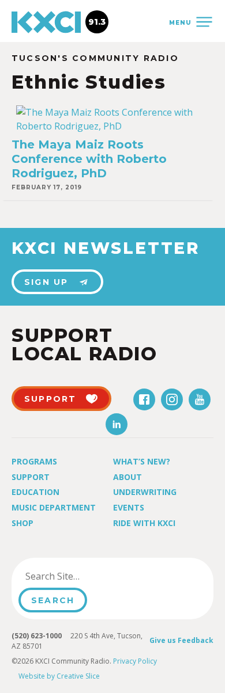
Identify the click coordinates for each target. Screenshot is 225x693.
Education (35, 491)
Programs (34, 461)
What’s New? (141, 461)
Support (31, 476)
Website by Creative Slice (59, 676)
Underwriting (145, 491)
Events (128, 507)
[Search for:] (77, 576)
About (127, 476)
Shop (22, 522)
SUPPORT (50, 399)
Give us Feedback (181, 640)
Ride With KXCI (144, 522)
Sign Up (46, 282)
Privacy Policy (135, 661)
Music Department (54, 507)
